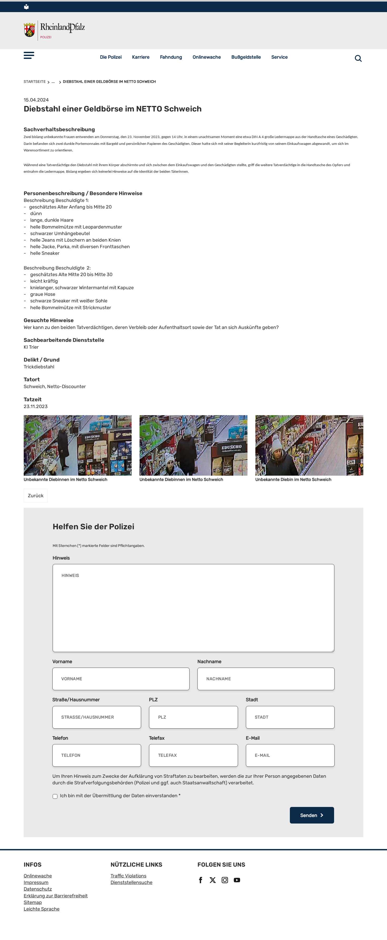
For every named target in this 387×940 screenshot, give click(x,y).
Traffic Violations (128, 876)
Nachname (209, 661)
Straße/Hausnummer (76, 700)
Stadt (252, 700)
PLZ (153, 700)
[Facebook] (201, 881)
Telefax (157, 738)
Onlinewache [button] (207, 57)
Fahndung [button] (171, 57)
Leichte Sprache (41, 909)
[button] (29, 55)
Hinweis (61, 558)
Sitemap (33, 902)
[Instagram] (226, 881)
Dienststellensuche (131, 882)
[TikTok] (250, 881)
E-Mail (253, 738)
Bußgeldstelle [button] (246, 57)
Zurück (35, 496)
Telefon (60, 738)
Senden (309, 815)
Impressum (36, 882)
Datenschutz (38, 889)
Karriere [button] (141, 57)
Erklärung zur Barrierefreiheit (56, 896)
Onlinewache (38, 876)
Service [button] (279, 57)
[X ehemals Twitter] (213, 881)
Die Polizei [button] (111, 57)
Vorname (62, 661)
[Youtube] (238, 881)
